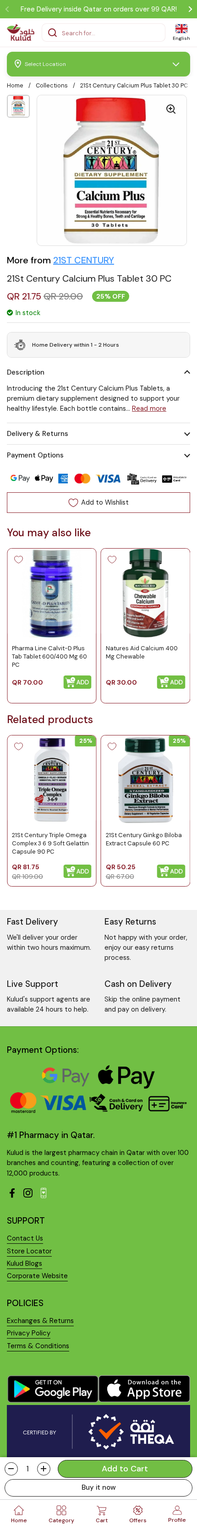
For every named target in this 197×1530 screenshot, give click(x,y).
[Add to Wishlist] (18, 560)
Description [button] (25, 372)
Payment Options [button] (35, 455)
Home (15, 85)
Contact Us (25, 1238)
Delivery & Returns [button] (37, 433)
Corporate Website (37, 1275)
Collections (52, 85)
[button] (11, 1469)
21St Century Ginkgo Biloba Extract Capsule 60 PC (144, 839)
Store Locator (29, 1251)
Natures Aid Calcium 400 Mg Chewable (142, 652)
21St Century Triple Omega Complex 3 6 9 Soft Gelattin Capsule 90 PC (50, 843)
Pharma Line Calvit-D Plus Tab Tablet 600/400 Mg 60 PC (49, 656)
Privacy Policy (28, 1333)
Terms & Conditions (38, 1345)
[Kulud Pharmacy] (20, 32)
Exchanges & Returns (40, 1320)
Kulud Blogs (24, 1263)
